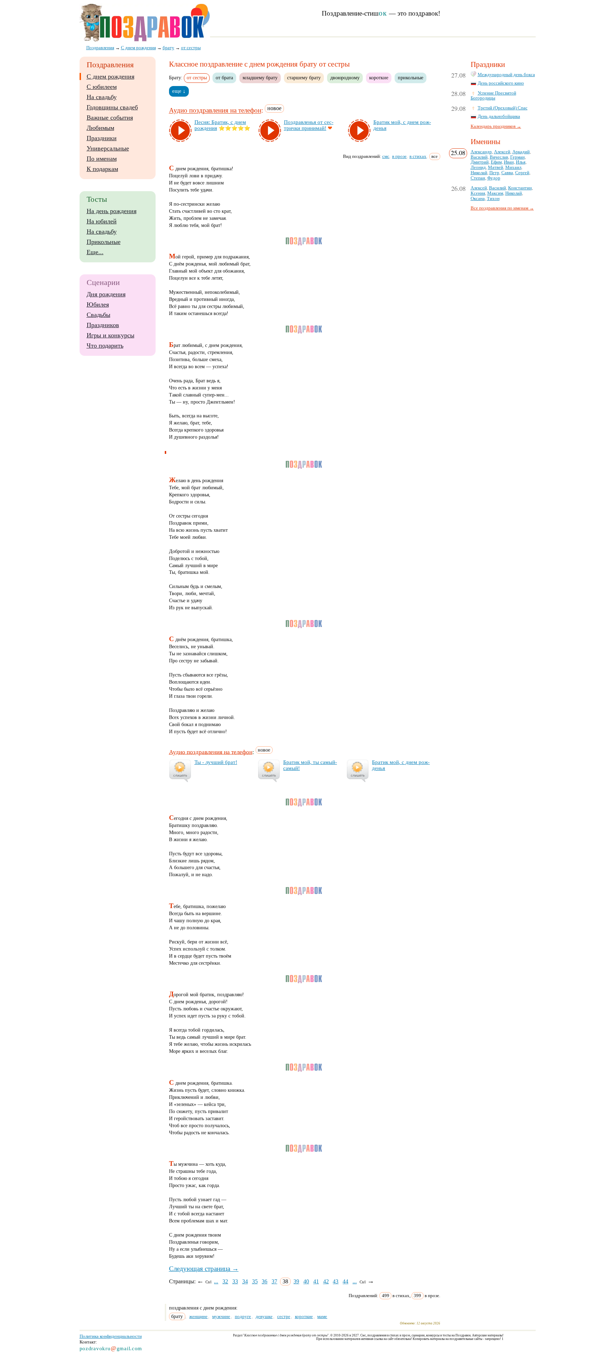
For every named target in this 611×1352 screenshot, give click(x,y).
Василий (479, 157)
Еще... (95, 252)
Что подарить (105, 345)
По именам (102, 158)
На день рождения (111, 211)
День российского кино (501, 83)
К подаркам (102, 168)
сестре (283, 1316)
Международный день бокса (506, 74)
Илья (520, 162)
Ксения (478, 193)
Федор (493, 178)
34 (245, 1281)
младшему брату (260, 77)
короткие (378, 77)
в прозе (399, 156)
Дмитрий (480, 162)
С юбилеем (102, 86)
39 (296, 1281)
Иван (509, 162)
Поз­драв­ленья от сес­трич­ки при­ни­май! (308, 125)
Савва (507, 172)
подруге (243, 1316)
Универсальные (108, 148)
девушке (264, 1316)
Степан (478, 178)
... (216, 1281)
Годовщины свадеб (112, 107)
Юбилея (98, 304)
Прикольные (104, 241)
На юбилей (102, 221)
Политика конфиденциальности (111, 1336)
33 (235, 1281)
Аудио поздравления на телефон (215, 110)
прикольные (410, 77)
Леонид (478, 167)
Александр (481, 151)
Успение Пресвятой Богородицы (493, 96)
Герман (517, 157)
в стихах (417, 156)
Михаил (513, 167)
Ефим (496, 162)
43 (335, 1281)
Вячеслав (499, 157)
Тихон (493, 198)
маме (322, 1316)
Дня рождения (106, 294)
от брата (224, 77)
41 (316, 1281)
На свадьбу (102, 97)
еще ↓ (179, 91)
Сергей (522, 172)
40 (306, 1281)
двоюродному (345, 77)
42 (326, 1281)
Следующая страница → (204, 1268)
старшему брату (304, 77)
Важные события (110, 117)
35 (255, 1281)
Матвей (495, 167)
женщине (198, 1316)
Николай (479, 172)
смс (385, 156)
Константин (520, 188)
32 (225, 1281)
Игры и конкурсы (110, 335)
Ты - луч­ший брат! (215, 762)
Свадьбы (98, 314)
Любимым (100, 127)
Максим (495, 193)
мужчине (221, 1316)
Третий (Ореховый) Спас (503, 107)
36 (264, 1281)
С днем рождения (110, 76)
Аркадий (521, 151)
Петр (494, 172)
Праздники (102, 138)
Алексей (502, 151)
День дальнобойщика (499, 116)
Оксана (478, 198)
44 (345, 1281)
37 (274, 1281)
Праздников (103, 325)
